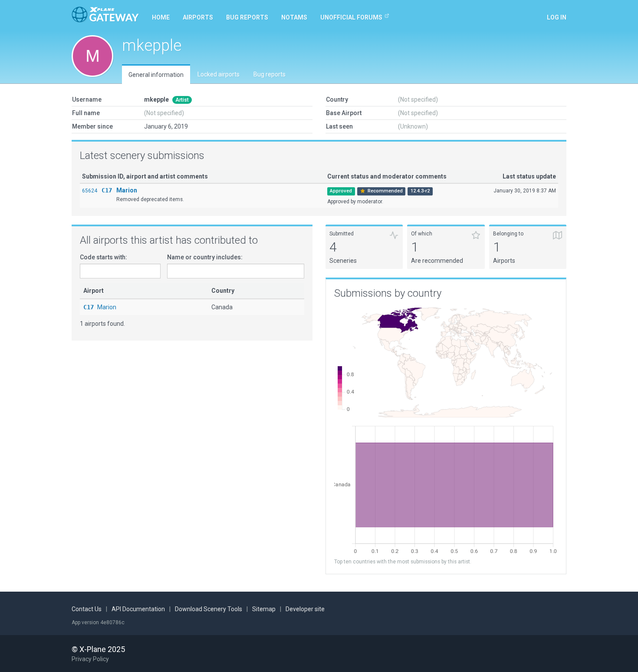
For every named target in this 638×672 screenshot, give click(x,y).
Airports (198, 17)
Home (161, 17)
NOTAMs (294, 17)
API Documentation (138, 609)
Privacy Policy (90, 658)
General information (156, 74)
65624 (89, 191)
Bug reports (247, 17)
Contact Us (87, 609)
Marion (126, 190)
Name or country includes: (205, 257)
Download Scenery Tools (208, 609)
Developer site (305, 609)
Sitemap (264, 609)
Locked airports (218, 74)
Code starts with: (103, 257)
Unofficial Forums (351, 17)
